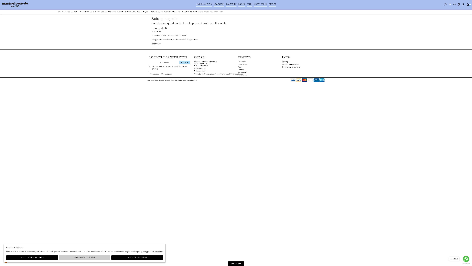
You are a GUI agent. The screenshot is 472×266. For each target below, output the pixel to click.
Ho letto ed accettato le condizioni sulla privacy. (169, 68)
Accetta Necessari (137, 258)
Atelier (180, 80)
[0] (467, 4)
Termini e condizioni (290, 64)
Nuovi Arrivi (260, 4)
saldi (249, 4)
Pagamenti (242, 72)
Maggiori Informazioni (153, 251)
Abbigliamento (204, 4)
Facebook (155, 74)
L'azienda (242, 62)
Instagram (166, 74)
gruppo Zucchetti (192, 80)
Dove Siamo (243, 64)
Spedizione (242, 75)
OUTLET (272, 4)
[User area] (463, 4)
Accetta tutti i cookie (32, 258)
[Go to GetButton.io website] (466, 263)
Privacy (285, 62)
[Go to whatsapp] (466, 259)
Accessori (219, 4)
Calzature (231, 4)
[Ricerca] (445, 4)
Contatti (241, 70)
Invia (183, 62)
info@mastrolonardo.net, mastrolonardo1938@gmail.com (175, 40)
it (450, 4)
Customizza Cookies (84, 258)
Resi (240, 67)
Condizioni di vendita (291, 67)
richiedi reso (236, 264)
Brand (241, 4)
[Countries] (458, 4)
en (454, 4)
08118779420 (156, 44)
